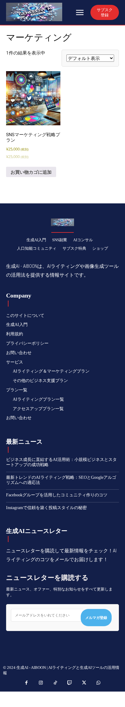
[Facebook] (26, 683)
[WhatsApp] (98, 683)
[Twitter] (84, 683)
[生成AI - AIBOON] (40, 12)
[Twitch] (70, 683)
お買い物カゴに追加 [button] (31, 172)
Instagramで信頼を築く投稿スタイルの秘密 (46, 507)
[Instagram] (41, 683)
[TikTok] (55, 683)
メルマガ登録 (96, 617)
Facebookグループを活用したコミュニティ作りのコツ (56, 495)
